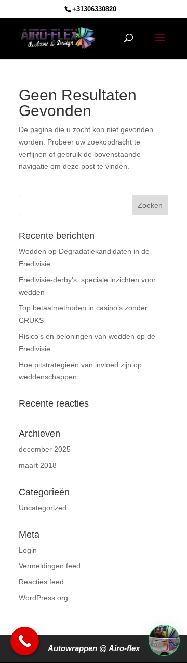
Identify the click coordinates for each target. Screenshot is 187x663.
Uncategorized (42, 507)
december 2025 (45, 449)
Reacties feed (41, 582)
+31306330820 (94, 9)
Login (28, 550)
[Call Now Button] (24, 641)
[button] (164, 640)
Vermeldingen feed (50, 565)
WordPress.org (43, 598)
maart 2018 (38, 465)
